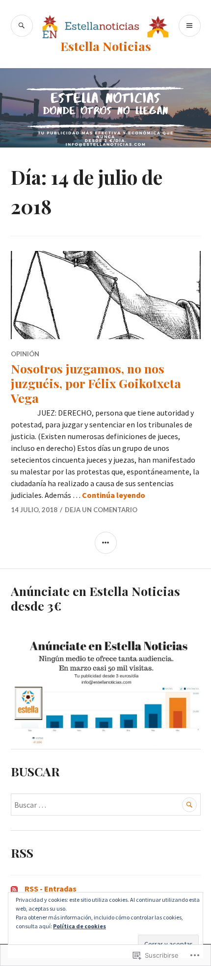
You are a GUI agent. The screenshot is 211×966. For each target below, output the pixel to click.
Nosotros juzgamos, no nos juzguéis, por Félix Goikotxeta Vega (96, 383)
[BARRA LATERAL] (106, 543)
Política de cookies (79, 926)
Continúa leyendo (113, 495)
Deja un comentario (101, 510)
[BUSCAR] (22, 26)
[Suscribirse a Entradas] (14, 888)
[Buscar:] (106, 805)
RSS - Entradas (51, 888)
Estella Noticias (105, 46)
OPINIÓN (25, 354)
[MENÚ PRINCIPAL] (190, 26)
